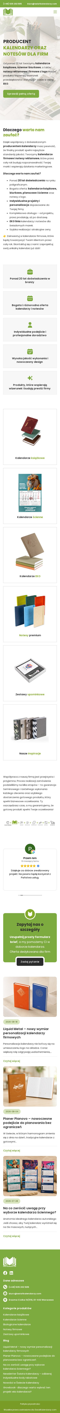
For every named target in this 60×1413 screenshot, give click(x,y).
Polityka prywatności (30, 1404)
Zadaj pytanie (30, 961)
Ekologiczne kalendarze (17, 1324)
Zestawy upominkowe (16, 1334)
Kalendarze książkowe (16, 1314)
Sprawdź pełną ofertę (21, 93)
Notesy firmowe (12, 1329)
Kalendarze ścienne (15, 1319)
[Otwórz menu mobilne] (55, 12)
